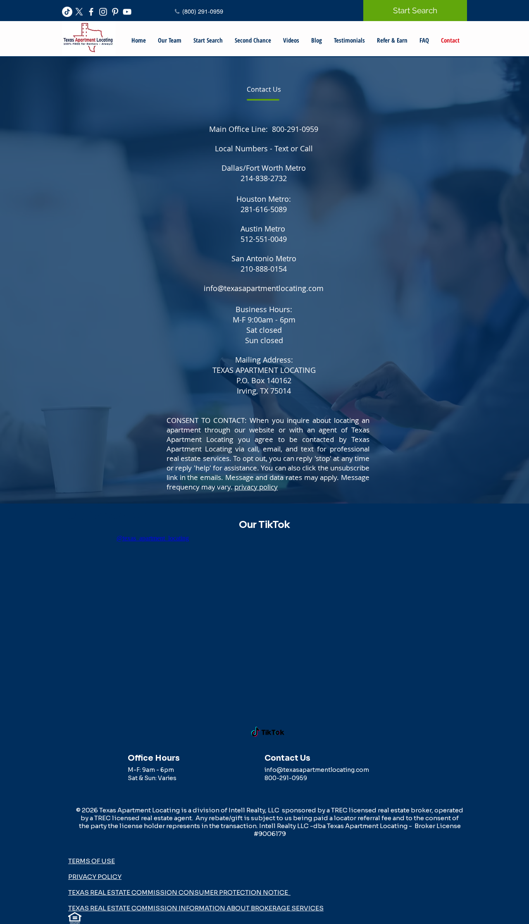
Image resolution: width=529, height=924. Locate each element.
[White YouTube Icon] (127, 12)
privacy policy (256, 487)
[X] (79, 12)
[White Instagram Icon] (103, 12)
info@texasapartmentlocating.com (264, 288)
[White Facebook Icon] (91, 12)
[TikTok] (67, 12)
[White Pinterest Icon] (115, 12)
